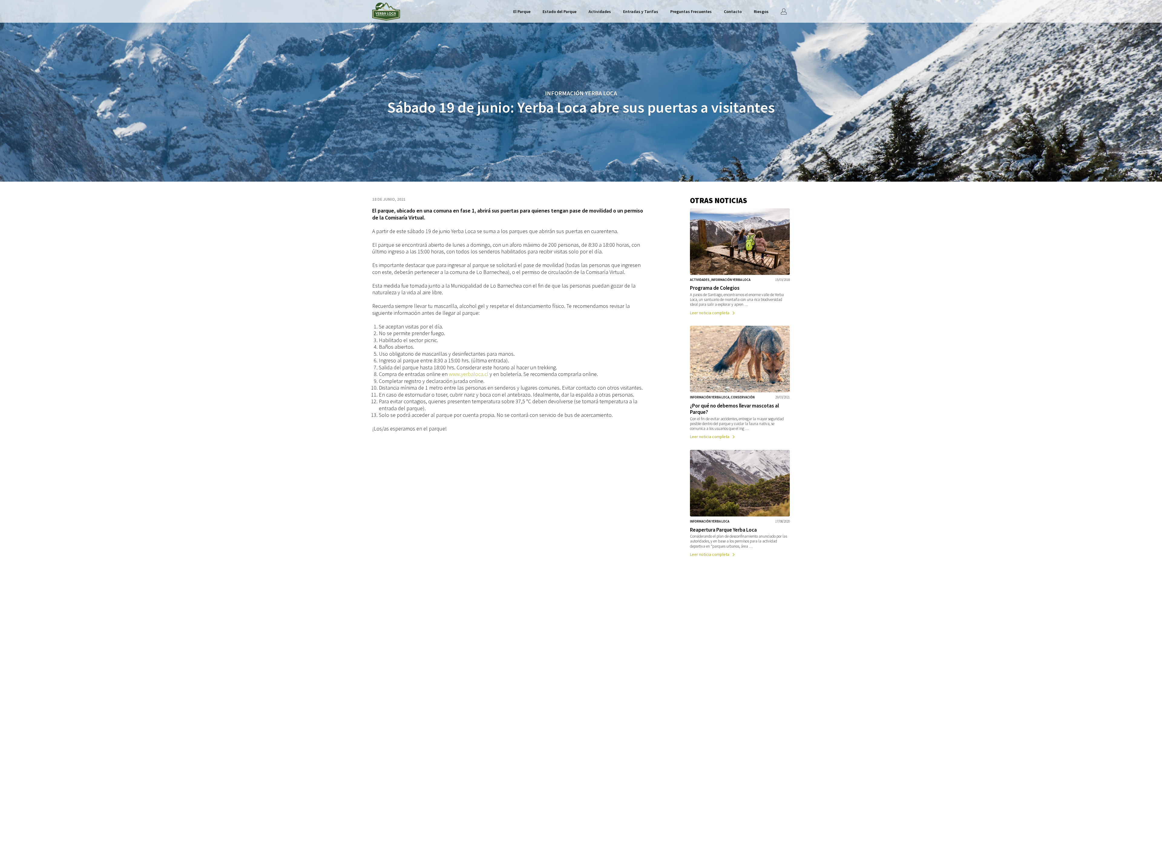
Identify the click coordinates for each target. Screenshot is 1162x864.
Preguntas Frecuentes (691, 11)
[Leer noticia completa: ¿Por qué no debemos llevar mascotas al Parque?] (740, 383)
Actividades (600, 11)
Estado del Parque (559, 11)
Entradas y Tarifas (640, 11)
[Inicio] (386, 11)
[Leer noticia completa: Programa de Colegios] (740, 262)
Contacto (733, 11)
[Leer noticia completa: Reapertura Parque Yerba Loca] (740, 504)
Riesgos (761, 11)
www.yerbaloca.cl (468, 374)
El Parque (521, 11)
